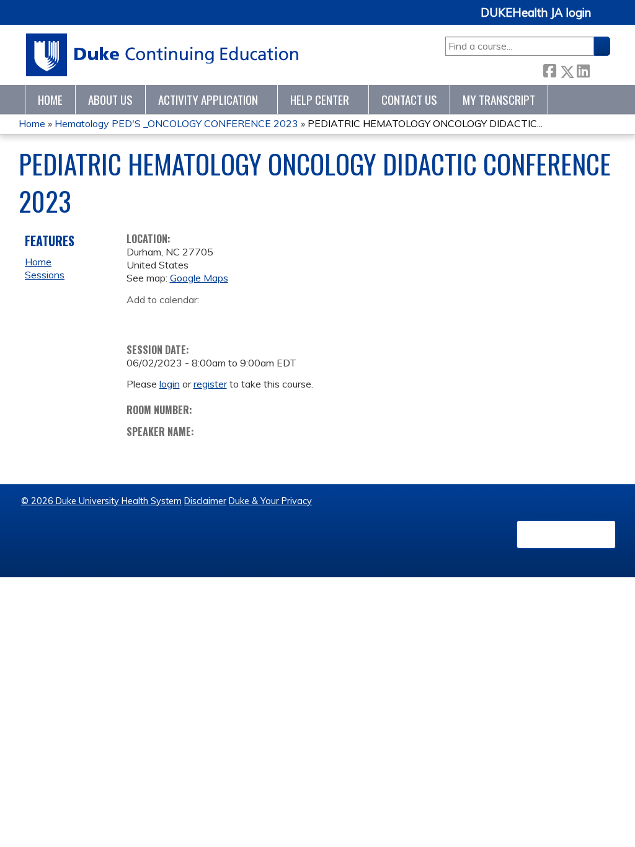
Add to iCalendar (195, 318)
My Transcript (499, 100)
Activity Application (208, 100)
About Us (110, 100)
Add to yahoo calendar (167, 318)
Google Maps (199, 278)
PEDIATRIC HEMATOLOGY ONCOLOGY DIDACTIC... (425, 123)
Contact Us (409, 100)
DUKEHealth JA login (536, 13)
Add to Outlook (225, 318)
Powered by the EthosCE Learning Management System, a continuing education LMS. (566, 534)
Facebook (549, 69)
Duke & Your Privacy (270, 501)
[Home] (163, 55)
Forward (599, 69)
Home (50, 100)
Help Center (319, 100)
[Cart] (605, 19)
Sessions (44, 274)
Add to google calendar (139, 318)
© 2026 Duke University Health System (101, 501)
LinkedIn (583, 69)
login (169, 384)
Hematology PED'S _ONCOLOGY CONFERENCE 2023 (176, 123)
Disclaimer (205, 501)
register (210, 384)
